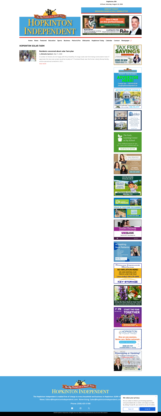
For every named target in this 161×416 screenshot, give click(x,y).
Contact (117, 40)
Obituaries (86, 40)
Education (52, 40)
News (36, 40)
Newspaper (125, 40)
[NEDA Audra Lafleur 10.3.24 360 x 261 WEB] (128, 252)
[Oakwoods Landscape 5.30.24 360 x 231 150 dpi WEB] (128, 99)
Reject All (130, 409)
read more (42, 63)
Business (67, 40)
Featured (43, 40)
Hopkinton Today (98, 40)
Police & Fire (76, 40)
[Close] (156, 396)
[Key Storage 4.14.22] (128, 274)
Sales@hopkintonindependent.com (105, 399)
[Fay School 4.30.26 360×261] (128, 143)
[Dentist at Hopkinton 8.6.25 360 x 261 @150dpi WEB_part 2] (128, 165)
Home (30, 40)
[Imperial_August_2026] (128, 56)
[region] (139, 404)
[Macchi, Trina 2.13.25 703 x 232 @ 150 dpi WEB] (112, 26)
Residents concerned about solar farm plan (56, 51)
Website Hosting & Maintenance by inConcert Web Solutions (93, 412)
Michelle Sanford (47, 54)
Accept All (147, 409)
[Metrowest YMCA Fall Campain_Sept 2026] (128, 318)
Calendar (109, 40)
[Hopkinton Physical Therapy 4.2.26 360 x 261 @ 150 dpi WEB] (128, 340)
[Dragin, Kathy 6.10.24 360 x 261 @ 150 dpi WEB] (128, 362)
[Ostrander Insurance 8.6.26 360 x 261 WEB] (128, 187)
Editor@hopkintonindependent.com (62, 399)
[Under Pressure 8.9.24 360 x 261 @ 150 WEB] (128, 209)
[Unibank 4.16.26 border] (128, 230)
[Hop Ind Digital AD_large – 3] (128, 121)
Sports (59, 40)
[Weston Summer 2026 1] (128, 296)
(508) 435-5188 (83, 403)
